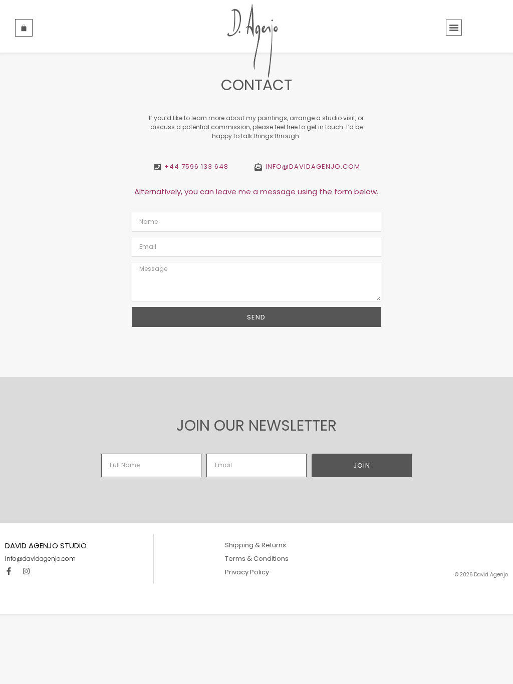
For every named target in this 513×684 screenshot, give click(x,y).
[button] (454, 28)
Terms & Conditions (257, 558)
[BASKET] (24, 28)
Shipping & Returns (255, 545)
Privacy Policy (247, 572)
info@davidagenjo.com (40, 558)
